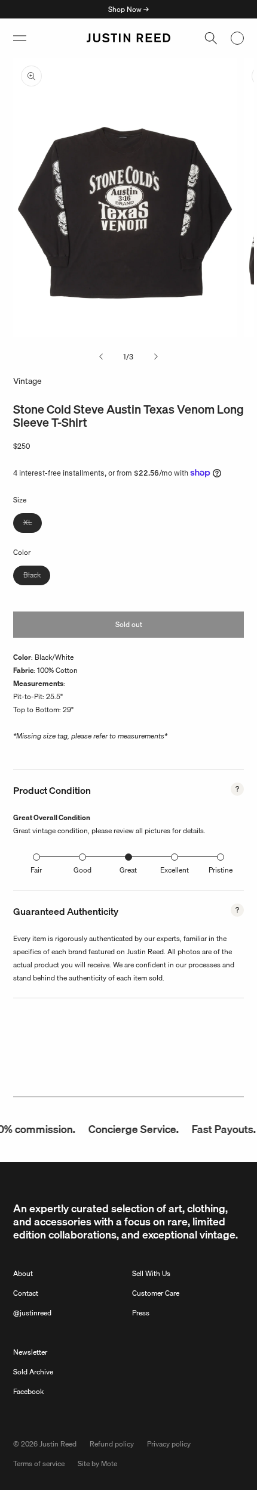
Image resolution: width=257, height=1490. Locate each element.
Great (128, 870)
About (23, 1273)
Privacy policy (169, 1443)
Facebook (28, 1391)
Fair (36, 870)
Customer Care (155, 1293)
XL (32, 524)
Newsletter (30, 1352)
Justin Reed (58, 1443)
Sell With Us (151, 1273)
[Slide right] (156, 357)
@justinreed (32, 1312)
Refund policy (112, 1443)
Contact (25, 1293)
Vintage (27, 380)
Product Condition (52, 790)
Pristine (220, 870)
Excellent (174, 870)
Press (140, 1312)
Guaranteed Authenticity (65, 911)
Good (82, 870)
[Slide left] (101, 357)
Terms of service (39, 1463)
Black (36, 577)
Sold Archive (33, 1371)
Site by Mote (97, 1463)
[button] (20, 38)
